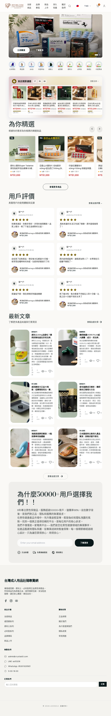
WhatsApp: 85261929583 (19, 666)
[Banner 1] (96, 54)
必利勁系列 (9, 631)
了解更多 (40, 50)
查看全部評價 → (95, 203)
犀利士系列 (9, 626)
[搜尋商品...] (69, 6)
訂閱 (103, 684)
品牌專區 (8, 636)
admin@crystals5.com (18, 656)
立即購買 (21, 50)
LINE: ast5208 (14, 661)
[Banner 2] (99, 54)
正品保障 (62, 616)
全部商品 (8, 616)
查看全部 (94, 81)
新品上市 (8, 640)
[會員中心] (104, 6)
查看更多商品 (55, 187)
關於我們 (62, 621)
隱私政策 (62, 631)
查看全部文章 (94, 322)
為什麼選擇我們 (65, 626)
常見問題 (62, 636)
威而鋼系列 (9, 621)
